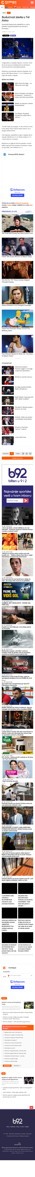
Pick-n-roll (25, 7)
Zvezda (19, 7)
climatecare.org (19, 1153)
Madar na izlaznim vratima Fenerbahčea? (24, 104)
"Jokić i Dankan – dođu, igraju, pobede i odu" (15, 1092)
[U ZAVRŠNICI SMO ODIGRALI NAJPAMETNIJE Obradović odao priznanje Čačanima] (9, 893)
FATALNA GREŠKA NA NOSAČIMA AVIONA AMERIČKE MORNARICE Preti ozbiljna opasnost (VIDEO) (9, 925)
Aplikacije (12, 1126)
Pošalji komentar (17, 458)
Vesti (2, 7)
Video (7, 1126)
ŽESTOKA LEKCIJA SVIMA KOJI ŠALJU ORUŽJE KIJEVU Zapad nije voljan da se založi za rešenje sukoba (25, 924)
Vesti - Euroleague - (8, 2)
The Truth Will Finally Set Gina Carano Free (17, 233)
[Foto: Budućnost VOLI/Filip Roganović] (17, 48)
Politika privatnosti (24, 1136)
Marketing (17, 1134)
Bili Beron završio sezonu (23, 377)
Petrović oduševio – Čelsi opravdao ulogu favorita (16, 1021)
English (27, 1126)
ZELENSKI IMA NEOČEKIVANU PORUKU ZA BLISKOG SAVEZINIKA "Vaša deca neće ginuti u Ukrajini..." (25, 901)
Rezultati (16, 1065)
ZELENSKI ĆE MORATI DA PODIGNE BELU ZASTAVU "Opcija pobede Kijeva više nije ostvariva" (9, 949)
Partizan (10, 7)
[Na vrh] (31, 1108)
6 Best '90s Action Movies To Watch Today (17, 257)
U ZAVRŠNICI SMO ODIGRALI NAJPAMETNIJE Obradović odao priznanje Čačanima (8, 900)
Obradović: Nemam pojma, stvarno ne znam (24, 408)
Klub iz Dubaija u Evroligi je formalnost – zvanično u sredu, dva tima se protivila (24, 95)
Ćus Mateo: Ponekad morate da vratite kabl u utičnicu (23, 115)
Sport (4, 998)
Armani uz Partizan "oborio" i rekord (21, 428)
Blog (18, 1126)
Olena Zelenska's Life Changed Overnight (16, 305)
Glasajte (7, 1065)
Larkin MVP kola (20, 437)
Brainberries (17, 235)
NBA (3, 1073)
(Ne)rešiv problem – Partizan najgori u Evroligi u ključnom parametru (23, 369)
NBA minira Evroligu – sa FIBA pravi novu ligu (23, 84)
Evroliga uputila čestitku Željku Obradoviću (23, 388)
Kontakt (23, 1134)
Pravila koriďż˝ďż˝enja (12, 1136)
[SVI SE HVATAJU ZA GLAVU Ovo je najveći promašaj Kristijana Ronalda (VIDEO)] (25, 942)
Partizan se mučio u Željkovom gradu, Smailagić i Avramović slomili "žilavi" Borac (16, 1018)
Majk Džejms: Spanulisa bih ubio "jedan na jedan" (24, 398)
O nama (22, 1126)
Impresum (29, 1134)
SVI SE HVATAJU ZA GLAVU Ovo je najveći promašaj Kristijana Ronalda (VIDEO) (25, 948)
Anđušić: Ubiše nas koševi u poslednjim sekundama (23, 418)
